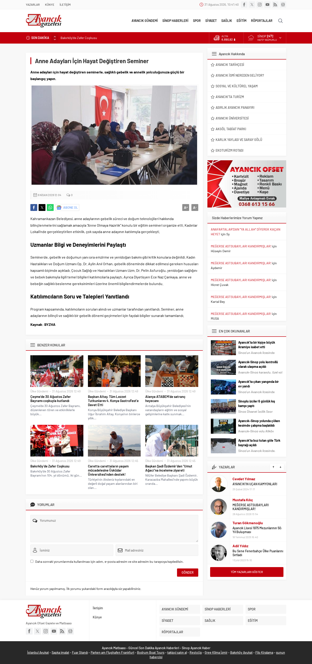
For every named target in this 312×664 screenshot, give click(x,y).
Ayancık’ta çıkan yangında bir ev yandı (258, 384)
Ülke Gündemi (39, 391)
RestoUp (196, 652)
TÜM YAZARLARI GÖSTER (247, 572)
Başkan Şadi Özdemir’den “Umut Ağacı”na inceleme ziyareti (168, 468)
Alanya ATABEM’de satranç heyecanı (165, 398)
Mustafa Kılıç (243, 500)
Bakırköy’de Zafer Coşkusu (79, 38)
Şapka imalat (60, 652)
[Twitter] (252, 4)
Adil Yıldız (240, 546)
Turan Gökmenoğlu (248, 523)
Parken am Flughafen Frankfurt (112, 652)
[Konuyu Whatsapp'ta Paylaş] (50, 207)
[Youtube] (267, 4)
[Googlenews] (283, 4)
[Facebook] (244, 4)
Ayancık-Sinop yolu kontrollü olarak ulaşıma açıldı (258, 364)
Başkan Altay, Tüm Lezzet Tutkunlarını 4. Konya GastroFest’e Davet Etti (113, 400)
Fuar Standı (80, 652)
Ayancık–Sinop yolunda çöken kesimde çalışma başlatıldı (259, 423)
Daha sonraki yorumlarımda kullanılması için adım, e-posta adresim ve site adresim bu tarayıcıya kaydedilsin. (109, 561)
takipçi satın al (177, 652)
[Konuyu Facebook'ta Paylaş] (33, 207)
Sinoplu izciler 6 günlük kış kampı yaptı (256, 403)
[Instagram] (259, 4)
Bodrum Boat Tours (150, 652)
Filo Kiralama (264, 652)
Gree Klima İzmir (216, 652)
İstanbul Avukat (38, 652)
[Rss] (275, 4)
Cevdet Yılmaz (244, 479)
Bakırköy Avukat (241, 652)
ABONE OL (70, 207)
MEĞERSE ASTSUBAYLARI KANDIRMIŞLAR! (241, 246)
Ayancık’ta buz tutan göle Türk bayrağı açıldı (259, 442)
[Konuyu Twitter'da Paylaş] (42, 207)
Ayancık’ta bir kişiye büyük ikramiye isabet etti (256, 344)
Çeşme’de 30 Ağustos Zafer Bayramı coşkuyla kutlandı (50, 398)
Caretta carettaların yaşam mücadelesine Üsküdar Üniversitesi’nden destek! (108, 470)
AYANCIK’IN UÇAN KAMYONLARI (255, 484)
